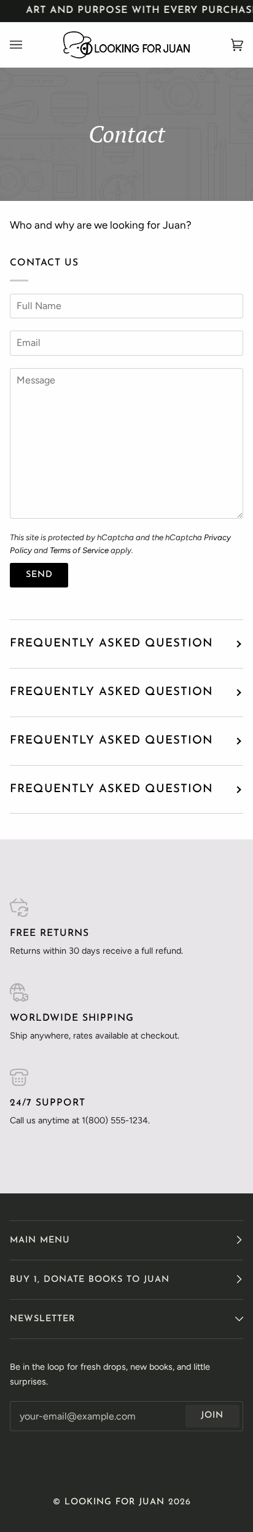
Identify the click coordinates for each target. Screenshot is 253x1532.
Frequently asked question (111, 644)
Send (39, 574)
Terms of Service (79, 550)
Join (212, 1415)
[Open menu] (28, 45)
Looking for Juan (114, 1502)
